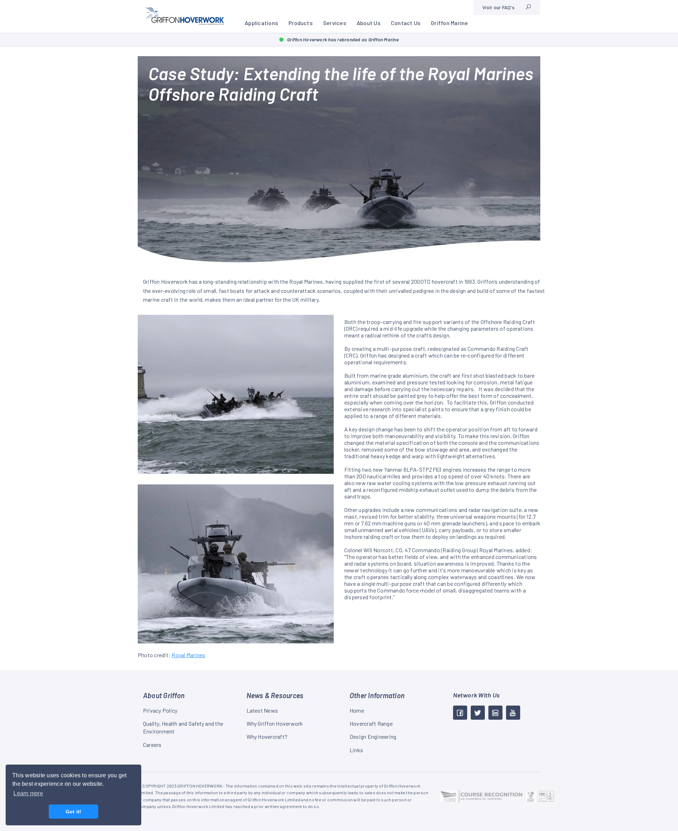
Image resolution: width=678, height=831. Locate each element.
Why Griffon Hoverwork (274, 723)
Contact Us (405, 22)
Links (356, 750)
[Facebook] (460, 713)
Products (301, 22)
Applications (261, 22)
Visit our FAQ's (498, 7)
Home (357, 710)
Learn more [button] (28, 793)
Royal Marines (188, 655)
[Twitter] (478, 713)
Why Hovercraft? (267, 736)
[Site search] (528, 7)
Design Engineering (373, 736)
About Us (368, 22)
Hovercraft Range (371, 723)
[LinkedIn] (495, 713)
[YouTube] (513, 713)
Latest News (262, 710)
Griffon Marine (449, 22)
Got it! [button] (74, 811)
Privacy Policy (160, 710)
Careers (152, 744)
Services (334, 22)
